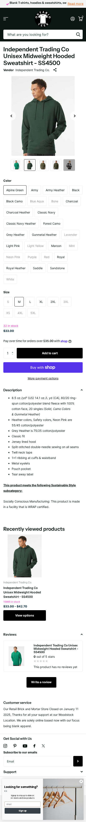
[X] (43, 745)
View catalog (5, 19)
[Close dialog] (81, 781)
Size (6, 292)
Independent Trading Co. (32, 70)
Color (7, 180)
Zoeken (78, 34)
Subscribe (78, 761)
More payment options (43, 378)
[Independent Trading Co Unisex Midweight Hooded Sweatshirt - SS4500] (24, 555)
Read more (75, 4)
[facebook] (34, 746)
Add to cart (50, 353)
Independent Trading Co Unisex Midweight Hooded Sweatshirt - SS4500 (22, 592)
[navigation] (11, 116)
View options (24, 615)
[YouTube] (25, 746)
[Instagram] (5, 746)
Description (12, 390)
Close (43, 771)
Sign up (23, 810)
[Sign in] (72, 19)
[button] (13, 349)
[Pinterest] (14, 746)
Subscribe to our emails (20, 752)
